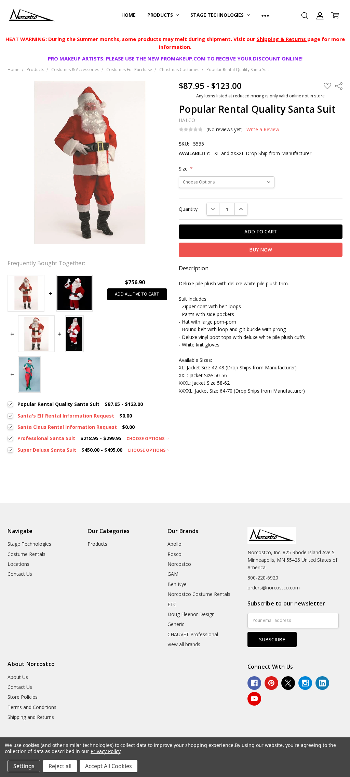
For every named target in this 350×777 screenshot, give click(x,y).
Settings (24, 766)
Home (128, 15)
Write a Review (262, 129)
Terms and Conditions (32, 707)
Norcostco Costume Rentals (198, 594)
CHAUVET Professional (192, 634)
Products (160, 15)
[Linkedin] (322, 683)
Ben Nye (177, 584)
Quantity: (189, 209)
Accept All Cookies (108, 766)
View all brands (183, 644)
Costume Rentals (26, 554)
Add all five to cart (137, 294)
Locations (18, 564)
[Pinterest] (271, 683)
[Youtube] (254, 699)
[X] (288, 683)
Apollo (174, 544)
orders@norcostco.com (273, 587)
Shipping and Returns (31, 717)
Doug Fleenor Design (191, 614)
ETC (171, 604)
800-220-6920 (262, 577)
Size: (186, 168)
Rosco (174, 554)
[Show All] (265, 15)
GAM (172, 574)
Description (193, 268)
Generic (175, 624)
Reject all (60, 766)
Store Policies (23, 697)
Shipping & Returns (282, 39)
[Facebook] (254, 683)
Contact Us (20, 574)
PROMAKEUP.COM (183, 58)
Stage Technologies (217, 15)
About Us (18, 677)
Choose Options (145, 438)
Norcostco (179, 564)
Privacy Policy (105, 751)
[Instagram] (305, 683)
